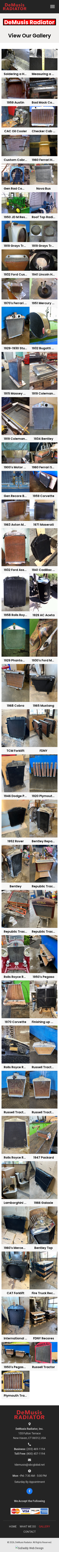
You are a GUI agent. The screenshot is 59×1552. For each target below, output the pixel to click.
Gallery (44, 1526)
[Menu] (52, 6)
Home (13, 1526)
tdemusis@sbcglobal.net (30, 1464)
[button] (29, 1491)
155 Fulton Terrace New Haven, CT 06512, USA (29, 1436)
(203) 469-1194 (35, 1449)
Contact (29, 1531)
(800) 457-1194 (35, 1453)
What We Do (28, 1526)
